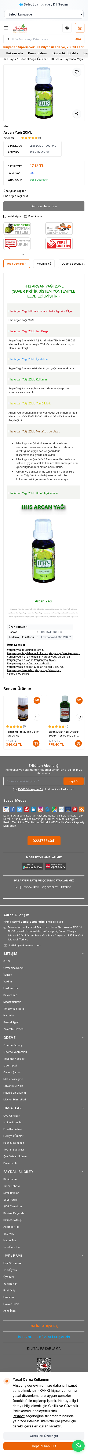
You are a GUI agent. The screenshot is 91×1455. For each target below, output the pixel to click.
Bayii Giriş (9, 1290)
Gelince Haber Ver (43, 206)
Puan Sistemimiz (13, 1142)
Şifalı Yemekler (12, 1206)
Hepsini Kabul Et (44, 1446)
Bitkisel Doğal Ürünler (33, 59)
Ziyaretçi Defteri (13, 1029)
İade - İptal (10, 1065)
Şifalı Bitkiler (11, 1192)
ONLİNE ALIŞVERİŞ (43, 1326)
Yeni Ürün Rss (11, 1247)
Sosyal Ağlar (11, 1022)
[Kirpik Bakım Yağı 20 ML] (23, 708)
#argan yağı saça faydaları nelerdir (28, 663)
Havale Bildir (11, 1304)
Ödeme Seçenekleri (74, 263)
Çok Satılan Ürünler (15, 1156)
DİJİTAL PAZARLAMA (44, 1348)
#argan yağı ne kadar (20, 660)
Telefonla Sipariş (13, 1008)
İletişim (7, 974)
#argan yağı (49, 656)
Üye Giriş (8, 1276)
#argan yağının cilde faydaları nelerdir (30, 666)
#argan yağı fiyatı (44, 660)
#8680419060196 (18, 673)
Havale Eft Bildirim (14, 1092)
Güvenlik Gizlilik (13, 1085)
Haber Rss (9, 1240)
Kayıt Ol (73, 781)
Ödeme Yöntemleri (15, 1052)
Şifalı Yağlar (10, 1199)
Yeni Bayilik (10, 1283)
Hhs (5, 126)
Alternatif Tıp (11, 1226)
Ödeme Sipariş (12, 1045)
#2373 (59, 666)
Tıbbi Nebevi (11, 1186)
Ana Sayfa (9, 59)
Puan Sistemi (37, 53)
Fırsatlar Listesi (12, 1129)
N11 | (18, 887)
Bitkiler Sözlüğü (12, 1220)
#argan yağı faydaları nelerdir (25, 649)
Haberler (8, 1015)
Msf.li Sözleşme (13, 1079)
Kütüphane (10, 1179)
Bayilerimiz (10, 995)
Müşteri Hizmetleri (14, 1099)
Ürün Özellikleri (16, 263)
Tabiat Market (15, 731)
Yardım (7, 981)
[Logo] (26, 28)
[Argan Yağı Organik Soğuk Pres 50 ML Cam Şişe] (65, 708)
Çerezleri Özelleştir (44, 1436)
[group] (44, 93)
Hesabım (9, 1297)
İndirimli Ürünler (12, 1122)
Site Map (8, 1233)
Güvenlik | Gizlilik (65, 53)
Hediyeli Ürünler (13, 1136)
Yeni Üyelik (10, 1270)
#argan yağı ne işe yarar (64, 653)
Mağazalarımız (12, 1001)
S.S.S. (6, 961)
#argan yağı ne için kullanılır (24, 656)
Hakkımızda (14, 53)
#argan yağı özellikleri (20, 670)
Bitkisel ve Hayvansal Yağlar (67, 59)
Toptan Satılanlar (13, 1149)
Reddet (19, 1416)
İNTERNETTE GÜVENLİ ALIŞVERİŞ (44, 1337)
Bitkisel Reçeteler (14, 1213)
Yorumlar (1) (44, 263)
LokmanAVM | (31, 887)
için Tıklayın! (33, 921)
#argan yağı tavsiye (47, 670)
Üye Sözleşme (12, 1263)
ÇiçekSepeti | (50, 887)
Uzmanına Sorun (13, 968)
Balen (52, 731)
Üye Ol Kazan (11, 1115)
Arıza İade (9, 1310)
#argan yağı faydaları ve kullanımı (27, 653)
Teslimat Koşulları (14, 1058)
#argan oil (64, 656)
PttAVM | (66, 887)
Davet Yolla (10, 1163)
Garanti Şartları (12, 1072)
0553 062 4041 (39, 179)
